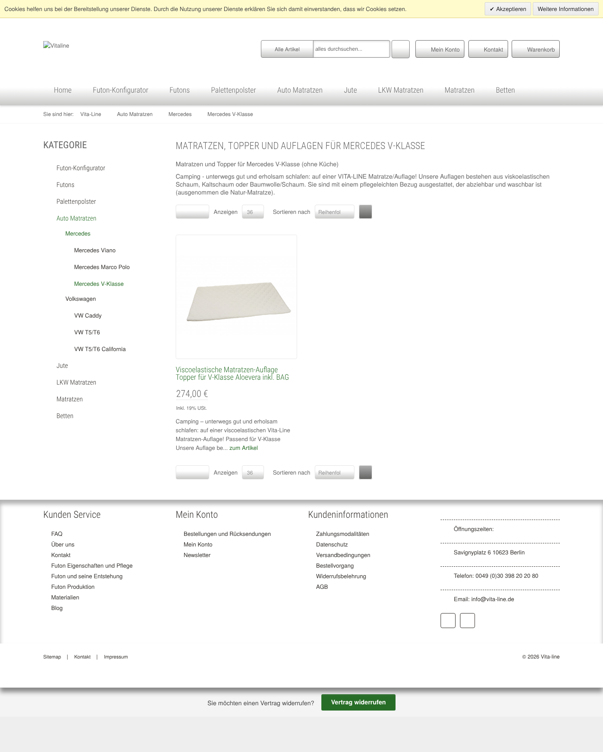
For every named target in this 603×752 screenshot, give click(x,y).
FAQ (56, 533)
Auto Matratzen (135, 114)
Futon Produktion (72, 586)
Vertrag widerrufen (358, 702)
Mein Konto (198, 544)
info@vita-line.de (492, 599)
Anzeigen (225, 211)
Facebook (448, 620)
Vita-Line (90, 114)
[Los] (400, 48)
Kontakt (61, 554)
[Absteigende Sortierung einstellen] (365, 212)
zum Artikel (244, 447)
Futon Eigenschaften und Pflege (92, 565)
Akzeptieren (510, 8)
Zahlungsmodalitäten (342, 533)
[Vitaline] (56, 44)
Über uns (63, 544)
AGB (322, 586)
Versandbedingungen (343, 554)
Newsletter (197, 554)
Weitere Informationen (566, 8)
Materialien (65, 597)
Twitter (467, 620)
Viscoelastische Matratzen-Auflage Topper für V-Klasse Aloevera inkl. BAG (232, 374)
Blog (57, 607)
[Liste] (200, 211)
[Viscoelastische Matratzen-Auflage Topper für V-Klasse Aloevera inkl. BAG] (236, 295)
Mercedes (180, 114)
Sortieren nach (291, 211)
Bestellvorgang (335, 565)
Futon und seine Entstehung (87, 576)
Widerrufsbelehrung (341, 576)
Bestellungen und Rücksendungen (227, 533)
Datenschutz (332, 544)
